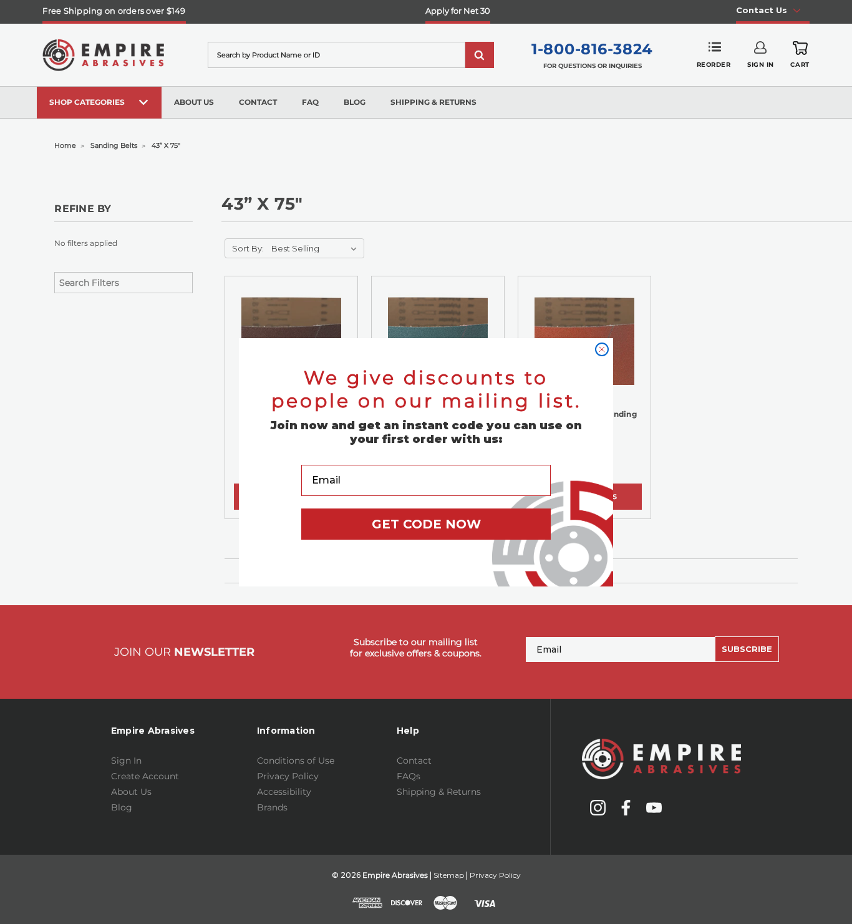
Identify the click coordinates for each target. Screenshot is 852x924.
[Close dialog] (602, 349)
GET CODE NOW (426, 524)
